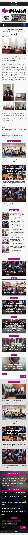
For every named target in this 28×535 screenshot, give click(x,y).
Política (4, 523)
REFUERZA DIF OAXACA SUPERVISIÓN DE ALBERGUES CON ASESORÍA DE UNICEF (14, 366)
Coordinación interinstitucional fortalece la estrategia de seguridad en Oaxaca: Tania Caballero (14, 194)
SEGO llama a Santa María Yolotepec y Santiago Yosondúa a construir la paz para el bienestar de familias (14, 172)
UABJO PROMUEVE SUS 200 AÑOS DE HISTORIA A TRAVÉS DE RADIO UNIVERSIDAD (5, 249)
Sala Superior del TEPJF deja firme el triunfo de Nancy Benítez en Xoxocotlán (14, 291)
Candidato (10, 521)
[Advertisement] (14, 18)
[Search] (21, 25)
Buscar (4, 374)
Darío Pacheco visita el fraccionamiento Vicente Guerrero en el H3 (14, 129)
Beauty (4, 521)
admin (3, 36)
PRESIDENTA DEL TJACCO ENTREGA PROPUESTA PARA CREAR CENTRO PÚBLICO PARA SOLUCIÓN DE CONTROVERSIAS (5, 232)
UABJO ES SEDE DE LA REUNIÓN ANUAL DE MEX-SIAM (14, 150)
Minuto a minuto (24, 25)
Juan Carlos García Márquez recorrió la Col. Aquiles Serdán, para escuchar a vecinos (13, 135)
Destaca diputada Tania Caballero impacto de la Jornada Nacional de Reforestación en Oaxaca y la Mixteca (5, 224)
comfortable (18, 521)
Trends (9, 523)
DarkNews (16, 532)
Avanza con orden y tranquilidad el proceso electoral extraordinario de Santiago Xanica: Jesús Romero (5, 240)
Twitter (15, 523)
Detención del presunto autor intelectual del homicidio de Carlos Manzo (14, 328)
